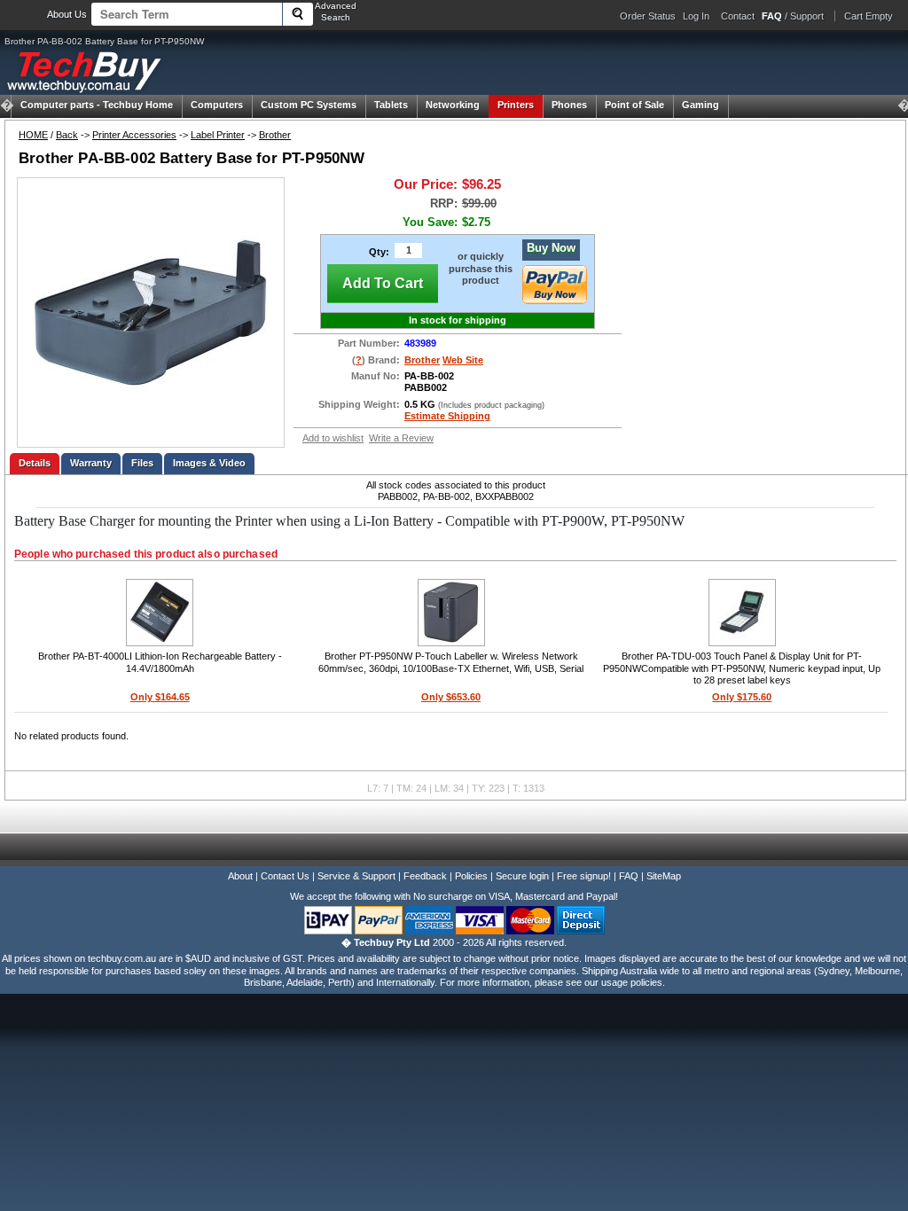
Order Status (648, 16)
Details (35, 462)
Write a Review (401, 438)
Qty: (379, 251)
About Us (67, 14)
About (240, 876)
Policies (471, 876)
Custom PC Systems (308, 104)
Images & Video (209, 462)
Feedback (425, 876)
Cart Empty (868, 16)
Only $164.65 (160, 696)
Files (142, 462)
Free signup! (584, 876)
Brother (275, 134)
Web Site (462, 360)
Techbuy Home (96, 104)
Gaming (700, 104)
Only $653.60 (451, 696)
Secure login (522, 876)
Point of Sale (634, 104)
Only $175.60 (741, 696)
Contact (738, 16)
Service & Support (356, 876)
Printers (515, 104)
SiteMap (663, 876)
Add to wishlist (333, 438)
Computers (217, 104)
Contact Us (285, 876)
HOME (33, 134)
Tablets (391, 104)
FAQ (628, 876)
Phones (569, 104)
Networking (453, 104)
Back (67, 134)
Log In (696, 16)
